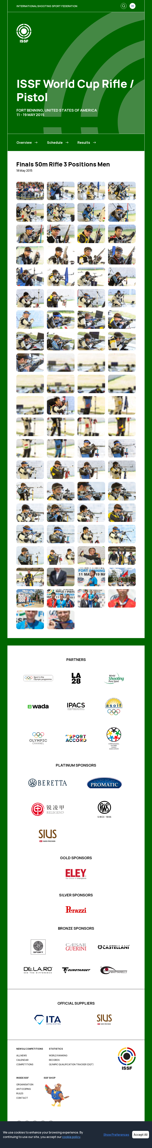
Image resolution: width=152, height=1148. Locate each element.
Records (54, 1060)
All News (21, 1055)
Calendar (22, 1060)
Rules (19, 1093)
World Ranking (58, 1055)
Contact (22, 1097)
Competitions (24, 1064)
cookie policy (71, 1137)
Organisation (24, 1084)
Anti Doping (23, 1089)
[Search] (124, 6)
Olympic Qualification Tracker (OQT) (71, 1064)
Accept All (141, 1135)
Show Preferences (116, 1135)
